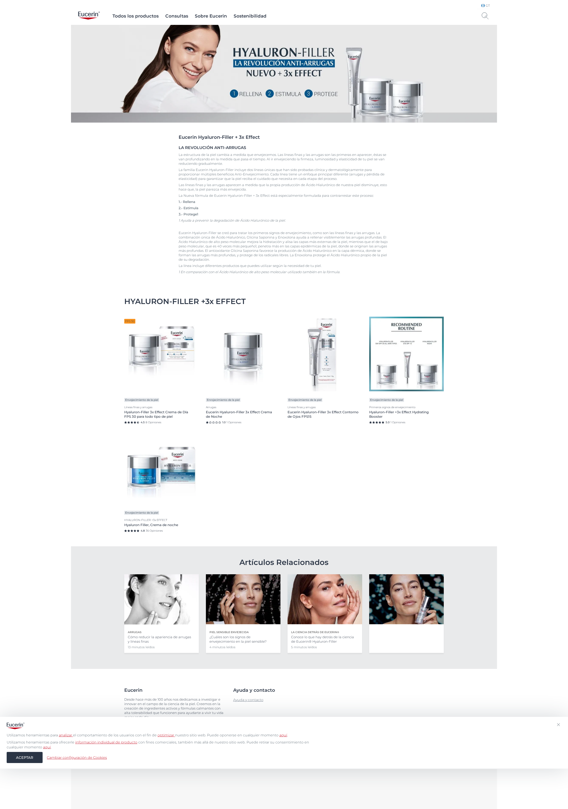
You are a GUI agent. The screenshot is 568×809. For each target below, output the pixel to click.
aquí (283, 735)
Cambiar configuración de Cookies (77, 757)
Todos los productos (135, 16)
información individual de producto (106, 742)
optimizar (166, 735)
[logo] (89, 16)
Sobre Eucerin (211, 16)
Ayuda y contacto (248, 700)
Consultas (176, 16)
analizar (66, 735)
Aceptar (24, 757)
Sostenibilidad (250, 16)
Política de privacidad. (276, 788)
